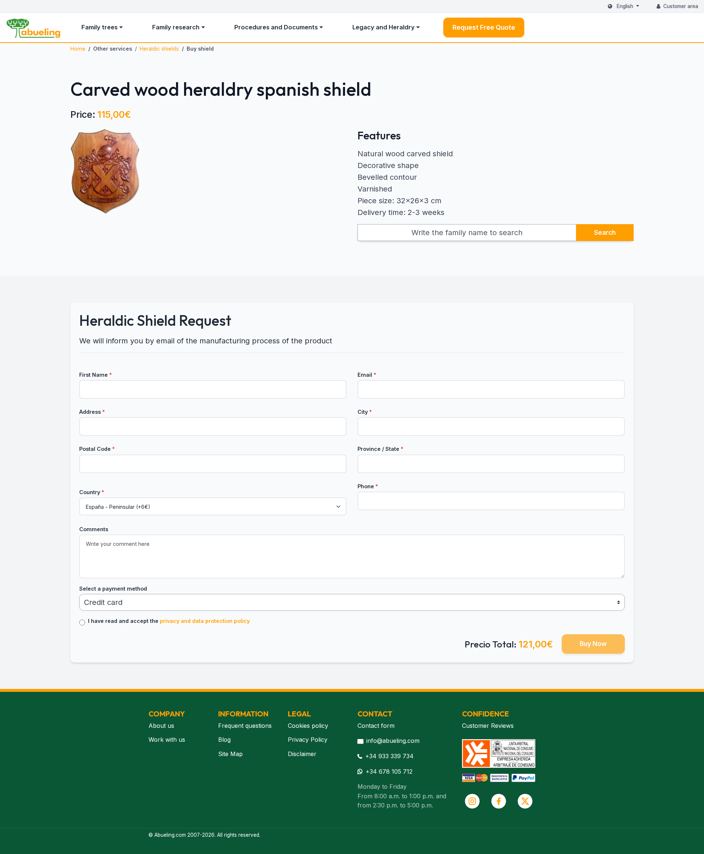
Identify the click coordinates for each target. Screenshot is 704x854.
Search (605, 232)
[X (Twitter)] (525, 801)
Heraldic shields (159, 48)
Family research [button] (175, 27)
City (365, 412)
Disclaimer (302, 754)
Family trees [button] (99, 27)
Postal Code (97, 449)
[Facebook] (498, 801)
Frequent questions (245, 725)
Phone (368, 486)
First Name (95, 375)
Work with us (166, 739)
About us (161, 725)
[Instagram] (472, 801)
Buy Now (593, 643)
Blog (224, 739)
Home (77, 48)
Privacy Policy (307, 739)
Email (367, 375)
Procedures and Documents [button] (276, 27)
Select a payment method (113, 588)
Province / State (380, 449)
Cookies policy (308, 725)
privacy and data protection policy (205, 621)
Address (92, 412)
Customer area (680, 6)
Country (91, 492)
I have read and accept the (169, 621)
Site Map (230, 754)
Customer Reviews (488, 725)
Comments (93, 529)
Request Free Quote (483, 27)
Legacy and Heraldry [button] (383, 27)
